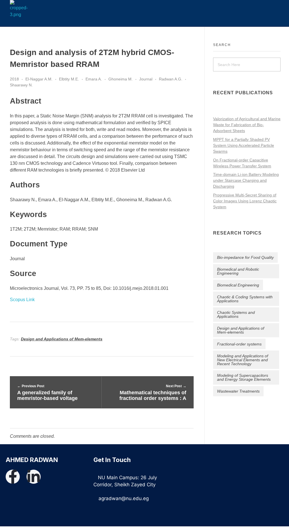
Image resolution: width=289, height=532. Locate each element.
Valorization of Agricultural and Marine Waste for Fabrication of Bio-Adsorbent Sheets (247, 125)
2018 (14, 79)
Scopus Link (22, 299)
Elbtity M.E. (69, 79)
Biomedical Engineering (238, 285)
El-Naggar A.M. (38, 79)
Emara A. (94, 79)
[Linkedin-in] (34, 477)
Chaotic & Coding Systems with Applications (245, 299)
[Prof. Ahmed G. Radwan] (26, 9)
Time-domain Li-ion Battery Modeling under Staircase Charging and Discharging (246, 180)
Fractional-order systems (239, 344)
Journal (145, 79)
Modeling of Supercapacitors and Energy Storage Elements (244, 377)
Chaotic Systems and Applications (236, 314)
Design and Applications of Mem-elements (61, 339)
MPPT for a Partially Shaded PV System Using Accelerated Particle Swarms (243, 145)
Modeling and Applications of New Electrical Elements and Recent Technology (242, 360)
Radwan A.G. (170, 79)
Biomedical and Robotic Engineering (238, 271)
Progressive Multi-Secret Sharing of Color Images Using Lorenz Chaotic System (245, 201)
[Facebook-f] (13, 477)
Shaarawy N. (21, 85)
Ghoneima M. (120, 79)
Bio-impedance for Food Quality (245, 257)
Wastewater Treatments (238, 391)
